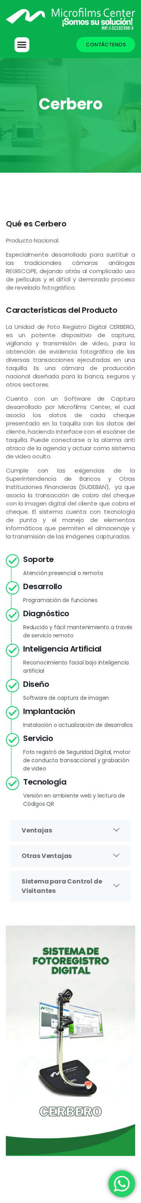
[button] (70, 831)
